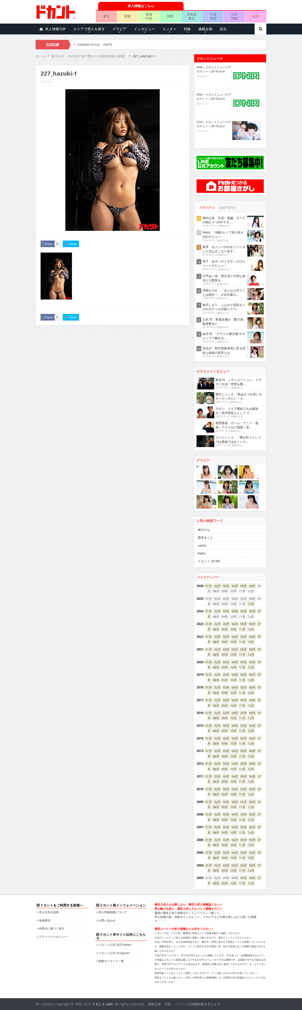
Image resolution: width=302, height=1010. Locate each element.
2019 (200, 674)
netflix (202, 545)
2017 (200, 700)
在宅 (255, 16)
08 (214, 629)
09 (223, 629)
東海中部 (149, 16)
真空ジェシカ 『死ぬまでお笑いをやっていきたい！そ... (238, 396)
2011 (200, 776)
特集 (187, 29)
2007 (200, 827)
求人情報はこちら (141, 6)
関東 (127, 16)
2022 (200, 636)
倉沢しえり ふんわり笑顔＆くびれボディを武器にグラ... (223, 307)
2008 (200, 814)
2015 (200, 725)
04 (233, 586)
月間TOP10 (207, 207)
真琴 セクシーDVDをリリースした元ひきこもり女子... (223, 249)
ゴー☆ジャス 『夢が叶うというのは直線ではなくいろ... (238, 439)
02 (216, 586)
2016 (200, 713)
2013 (200, 751)
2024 (200, 611)
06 (250, 586)
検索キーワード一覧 (111, 961)
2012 (200, 763)
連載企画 (205, 29)
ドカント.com (102, 1004)
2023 (200, 624)
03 (224, 586)
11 (240, 629)
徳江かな (204, 530)
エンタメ (169, 29)
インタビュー (144, 29)
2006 (200, 840)
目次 (223, 29)
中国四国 (213, 16)
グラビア (119, 29)
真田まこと (205, 537)
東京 (106, 16)
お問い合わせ (106, 920)
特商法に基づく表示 (51, 928)
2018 (200, 687)
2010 (200, 789)
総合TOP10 (227, 207)
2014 (200, 738)
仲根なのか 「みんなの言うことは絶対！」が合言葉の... (223, 292)
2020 (200, 662)
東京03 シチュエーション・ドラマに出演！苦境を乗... (238, 382)
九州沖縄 (234, 16)
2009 (200, 802)
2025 (200, 598)
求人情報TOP (55, 29)
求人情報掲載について (112, 912)
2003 (200, 878)
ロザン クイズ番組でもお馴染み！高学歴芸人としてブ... (236, 410)
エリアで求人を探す (89, 29)
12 (249, 604)
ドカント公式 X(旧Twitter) (115, 945)
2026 (200, 586)
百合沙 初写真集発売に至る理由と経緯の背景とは (223, 350)
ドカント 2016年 (209, 561)
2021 (200, 649)
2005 (200, 852)
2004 (200, 865)
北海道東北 (192, 16)
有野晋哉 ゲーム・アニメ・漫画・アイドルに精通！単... (236, 425)
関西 (170, 16)
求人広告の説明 (49, 912)
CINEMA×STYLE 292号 (94, 44)
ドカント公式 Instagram (114, 953)
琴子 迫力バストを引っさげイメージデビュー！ (223, 263)
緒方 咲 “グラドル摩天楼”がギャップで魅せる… (223, 336)
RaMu (202, 553)
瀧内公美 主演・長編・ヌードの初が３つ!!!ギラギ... (223, 220)
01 (207, 586)
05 (242, 586)
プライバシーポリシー (53, 936)
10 (232, 629)
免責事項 (44, 920)
